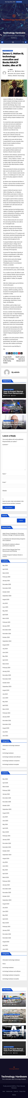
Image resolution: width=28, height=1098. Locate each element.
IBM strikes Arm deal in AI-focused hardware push (13, 409)
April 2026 (5, 569)
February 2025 (6, 622)
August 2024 (6, 645)
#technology (21, 75)
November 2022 (7, 724)
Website (5, 490)
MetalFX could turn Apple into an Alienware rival (20, 358)
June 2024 (5, 652)
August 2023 (6, 690)
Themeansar (13, 1087)
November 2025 (7, 588)
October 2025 (6, 592)
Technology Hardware (14, 33)
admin (11, 69)
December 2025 (7, 584)
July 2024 (5, 648)
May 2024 (5, 656)
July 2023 (5, 694)
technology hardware (7, 50)
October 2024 (6, 637)
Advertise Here (9, 1091)
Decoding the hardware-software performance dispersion (14, 1034)
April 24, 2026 (8, 1053)
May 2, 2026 (8, 1020)
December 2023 (7, 675)
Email (4, 482)
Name (4, 473)
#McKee (10, 75)
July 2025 (5, 603)
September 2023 (7, 686)
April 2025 (5, 614)
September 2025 (7, 595)
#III (15, 73)
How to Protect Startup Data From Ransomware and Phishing (13, 393)
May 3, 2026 (8, 1004)
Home (4, 1091)
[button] (23, 42)
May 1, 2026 (8, 1036)
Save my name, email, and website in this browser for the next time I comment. (13, 502)
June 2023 (5, 697)
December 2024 (7, 629)
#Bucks (19, 71)
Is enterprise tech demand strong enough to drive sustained (14, 1018)
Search (4, 515)
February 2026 (6, 576)
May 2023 (5, 701)
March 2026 (6, 573)
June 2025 (5, 607)
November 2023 (7, 679)
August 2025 (6, 599)
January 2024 (6, 671)
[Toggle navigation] (13, 42)
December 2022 (7, 720)
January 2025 (6, 626)
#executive (10, 73)
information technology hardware (11, 745)
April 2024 (5, 660)
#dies (22, 71)
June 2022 (5, 735)
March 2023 (6, 709)
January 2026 (6, 580)
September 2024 (7, 641)
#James (18, 73)
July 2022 (5, 731)
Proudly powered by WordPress (9, 1086)
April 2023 (5, 705)
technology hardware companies (11, 760)
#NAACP (15, 75)
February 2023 (6, 713)
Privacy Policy (22, 1091)
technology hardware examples (11, 764)
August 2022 (6, 728)
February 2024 (6, 667)
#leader (23, 73)
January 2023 (6, 716)
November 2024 (7, 633)
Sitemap (14, 1094)
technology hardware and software (12, 756)
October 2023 (6, 682)
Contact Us (16, 1091)
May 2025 (5, 610)
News (4, 749)
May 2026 (5, 565)
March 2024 (6, 663)
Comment (5, 444)
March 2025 (6, 618)
